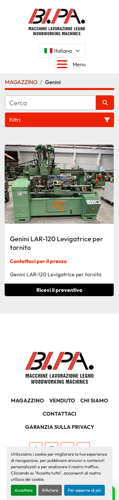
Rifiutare (50, 490)
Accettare (24, 490)
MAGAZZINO (27, 400)
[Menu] (63, 64)
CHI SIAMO (94, 400)
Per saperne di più (84, 490)
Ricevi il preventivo (59, 290)
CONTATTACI (59, 413)
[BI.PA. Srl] (60, 367)
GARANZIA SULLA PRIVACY (59, 427)
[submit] (105, 102)
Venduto (62, 400)
